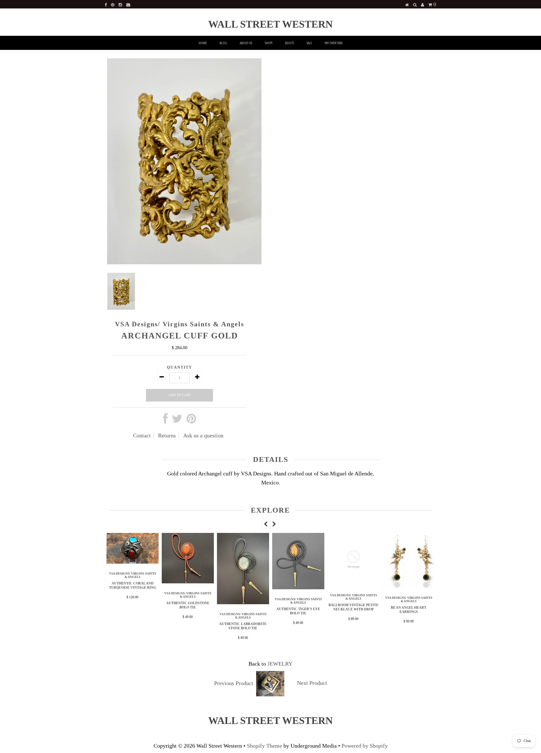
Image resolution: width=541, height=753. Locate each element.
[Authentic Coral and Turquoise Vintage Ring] (133, 562)
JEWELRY (279, 664)
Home (203, 42)
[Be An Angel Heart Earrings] (409, 586)
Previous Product (233, 683)
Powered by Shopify (365, 746)
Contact (142, 435)
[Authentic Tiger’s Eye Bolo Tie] (298, 587)
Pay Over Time (334, 42)
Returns (167, 435)
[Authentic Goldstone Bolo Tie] (188, 581)
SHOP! (268, 42)
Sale (309, 42)
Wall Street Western (270, 24)
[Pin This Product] (191, 421)
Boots (289, 42)
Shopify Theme (264, 746)
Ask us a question (203, 435)
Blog (223, 42)
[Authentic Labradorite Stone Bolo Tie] (243, 602)
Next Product (312, 683)
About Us (246, 42)
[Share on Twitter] (177, 421)
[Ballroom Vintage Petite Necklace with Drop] (353, 583)
